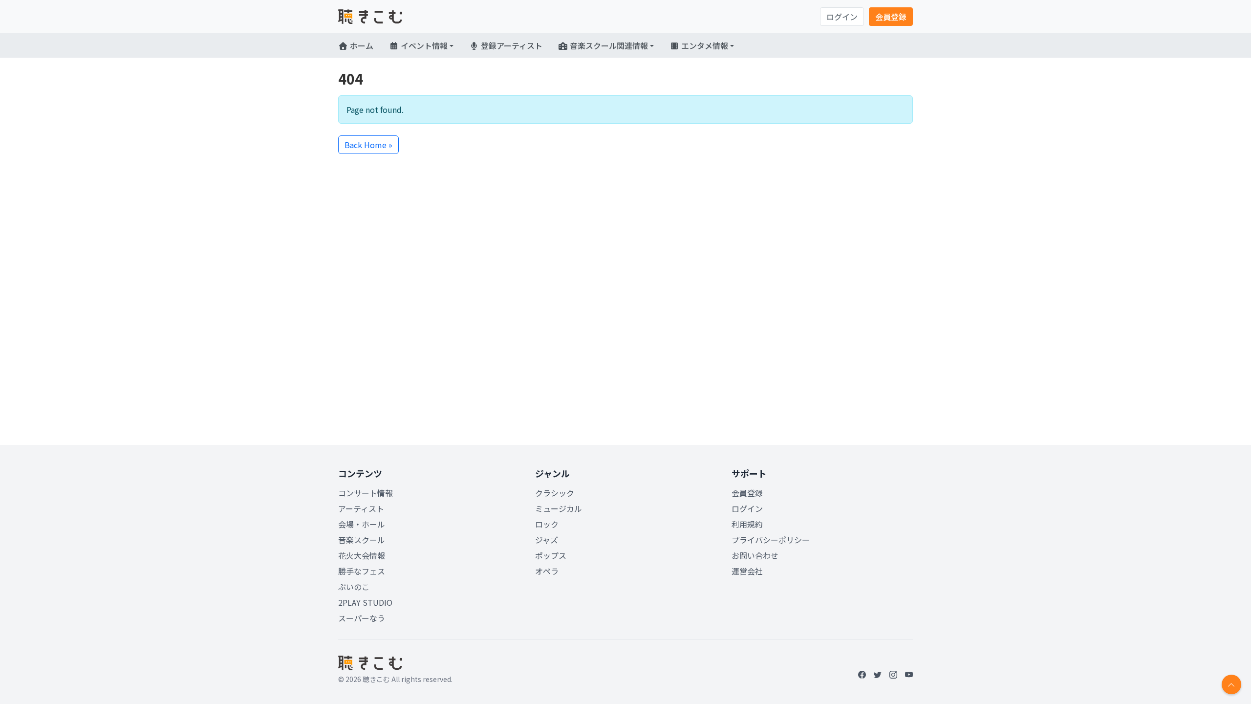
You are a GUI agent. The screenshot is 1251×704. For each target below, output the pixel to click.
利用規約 (747, 524)
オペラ (547, 571)
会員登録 (890, 16)
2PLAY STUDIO (365, 602)
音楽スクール (361, 540)
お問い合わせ (755, 555)
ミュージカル (558, 508)
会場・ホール (361, 524)
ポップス (550, 555)
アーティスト (361, 508)
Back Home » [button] (368, 145)
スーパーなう (361, 618)
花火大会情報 (361, 555)
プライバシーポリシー (771, 540)
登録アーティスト (510, 45)
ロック (547, 524)
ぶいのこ (353, 587)
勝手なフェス (361, 571)
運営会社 (747, 571)
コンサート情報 (365, 493)
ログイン (842, 16)
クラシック (554, 493)
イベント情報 (423, 45)
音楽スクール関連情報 (608, 45)
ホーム (360, 45)
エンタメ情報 (703, 45)
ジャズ (546, 540)
